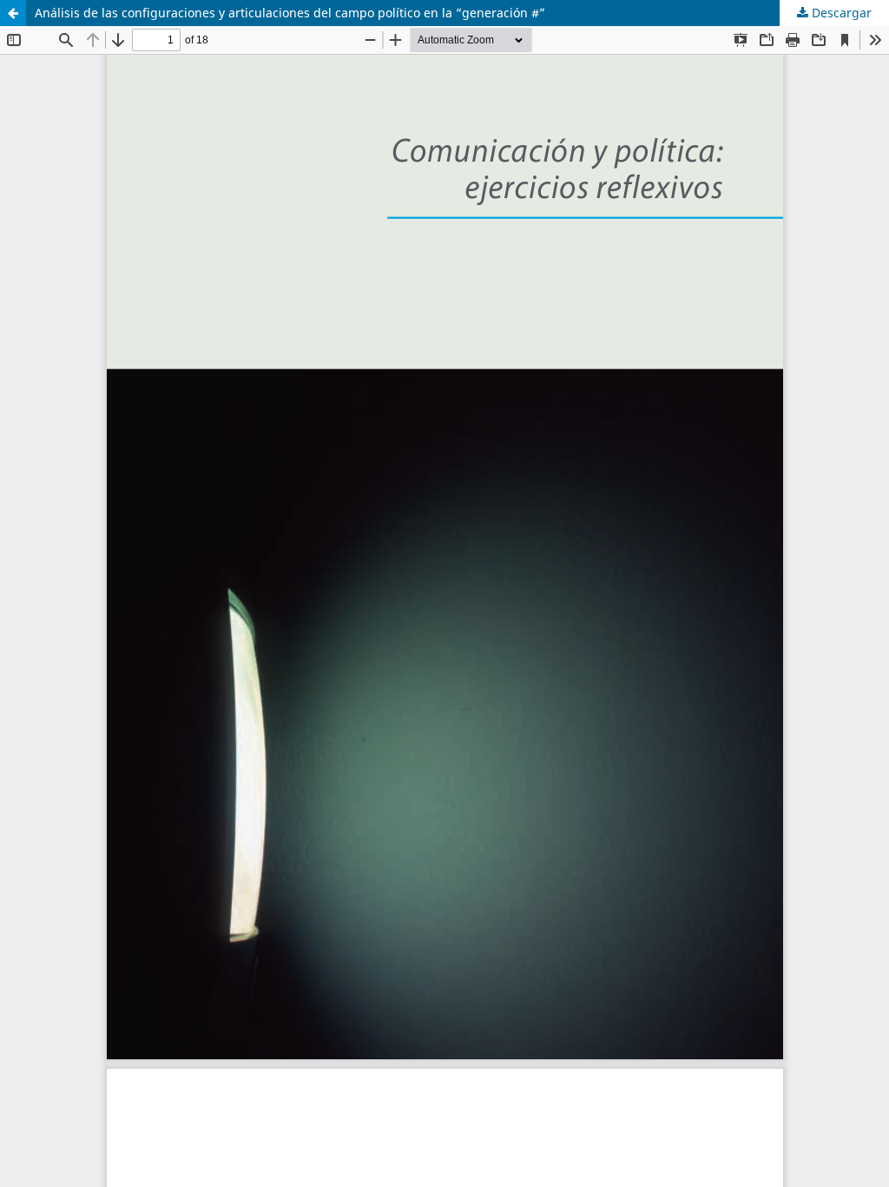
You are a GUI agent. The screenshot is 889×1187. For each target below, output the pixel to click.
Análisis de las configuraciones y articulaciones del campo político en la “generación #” (290, 12)
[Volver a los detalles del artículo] (13, 13)
